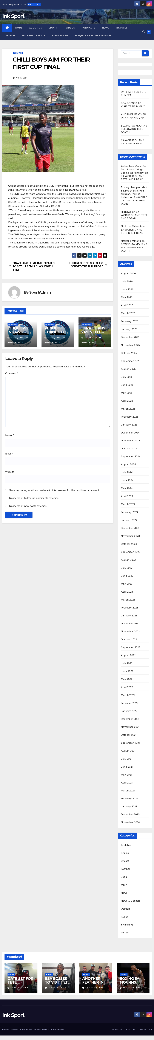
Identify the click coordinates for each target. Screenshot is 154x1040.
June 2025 (127, 384)
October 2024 (129, 448)
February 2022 (129, 703)
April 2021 (127, 782)
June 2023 (127, 575)
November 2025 (130, 345)
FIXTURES (122, 27)
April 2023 (127, 591)
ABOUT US (35, 27)
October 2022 (129, 639)
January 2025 (129, 424)
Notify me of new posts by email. (28, 505)
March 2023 (128, 599)
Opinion (125, 908)
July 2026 (127, 281)
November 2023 (130, 535)
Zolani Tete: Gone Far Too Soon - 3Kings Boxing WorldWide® (133, 169)
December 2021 (130, 718)
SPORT (53, 27)
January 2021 (129, 806)
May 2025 (126, 392)
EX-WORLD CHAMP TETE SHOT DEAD (134, 200)
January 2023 (129, 615)
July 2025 (126, 376)
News (124, 892)
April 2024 (127, 496)
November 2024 (130, 440)
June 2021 (127, 766)
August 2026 (128, 273)
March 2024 (128, 504)
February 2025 (129, 416)
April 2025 (127, 400)
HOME (19, 27)
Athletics (126, 845)
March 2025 (128, 408)
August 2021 (128, 750)
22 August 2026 (19, 988)
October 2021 (129, 734)
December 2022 (130, 623)
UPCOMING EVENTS (34, 35)
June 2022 (127, 671)
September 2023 (130, 551)
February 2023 (129, 607)
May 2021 (126, 774)
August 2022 (128, 655)
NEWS (105, 27)
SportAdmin (40, 292)
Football (18, 53)
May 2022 (126, 679)
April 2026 (127, 305)
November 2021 (130, 726)
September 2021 (130, 742)
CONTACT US (60, 35)
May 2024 (127, 488)
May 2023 (126, 583)
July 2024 (127, 472)
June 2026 (127, 289)
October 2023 (129, 543)
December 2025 (130, 337)
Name (9, 435)
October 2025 (129, 353)
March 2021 (128, 790)
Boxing (125, 852)
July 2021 (126, 758)
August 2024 (128, 464)
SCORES (10, 35)
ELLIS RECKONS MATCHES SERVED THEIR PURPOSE (86, 264)
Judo (124, 876)
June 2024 (127, 480)
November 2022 (130, 631)
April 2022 (127, 687)
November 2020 (130, 822)
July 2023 (126, 567)
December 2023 (130, 528)
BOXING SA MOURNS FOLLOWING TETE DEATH (134, 129)
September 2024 (131, 456)
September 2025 (130, 360)
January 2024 (129, 520)
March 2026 (128, 313)
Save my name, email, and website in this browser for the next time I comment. (54, 490)
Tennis (125, 932)
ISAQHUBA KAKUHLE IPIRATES (93, 35)
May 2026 (127, 297)
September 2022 (130, 647)
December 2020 (130, 814)
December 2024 (130, 432)
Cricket (125, 860)
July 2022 (126, 663)
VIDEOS (70, 27)
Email (9, 453)
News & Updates (130, 900)
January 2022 (129, 710)
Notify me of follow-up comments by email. (34, 498)
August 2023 (128, 559)
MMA (124, 884)
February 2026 (129, 321)
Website (9, 471)
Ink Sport (13, 16)
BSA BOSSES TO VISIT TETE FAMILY (57, 982)
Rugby (124, 916)
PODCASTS (88, 27)
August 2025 (128, 368)
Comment (11, 373)
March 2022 (128, 695)
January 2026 (129, 329)
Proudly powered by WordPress (17, 1029)
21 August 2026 (131, 988)
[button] (143, 31)
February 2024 (130, 512)
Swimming (127, 924)
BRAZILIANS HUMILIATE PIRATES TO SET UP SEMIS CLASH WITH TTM (33, 266)
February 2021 (129, 798)
